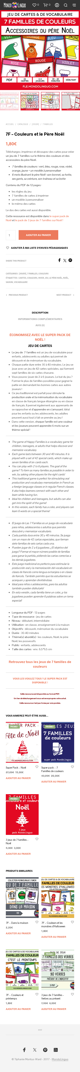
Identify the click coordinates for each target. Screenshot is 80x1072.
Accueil (10, 124)
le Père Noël (55, 278)
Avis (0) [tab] (40, 325)
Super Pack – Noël (16, 767)
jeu (46, 278)
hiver (41, 278)
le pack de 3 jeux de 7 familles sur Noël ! (39, 220)
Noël (65, 278)
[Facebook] (60, 261)
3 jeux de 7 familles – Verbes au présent (52, 996)
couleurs (32, 278)
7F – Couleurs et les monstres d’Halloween (53, 924)
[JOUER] (35, 124)
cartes (22, 278)
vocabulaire (21, 282)
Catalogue (22, 124)
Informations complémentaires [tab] (40, 319)
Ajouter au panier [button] (18, 778)
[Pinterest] (71, 261)
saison (9, 282)
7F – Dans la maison (17, 923)
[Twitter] (65, 261)
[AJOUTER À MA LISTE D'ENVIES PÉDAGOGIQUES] (37, 766)
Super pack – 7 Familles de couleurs (52, 769)
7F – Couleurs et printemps (14, 996)
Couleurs (43, 273)
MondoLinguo (60, 1059)
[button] (35, 5)
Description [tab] (40, 312)
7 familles (48, 124)
